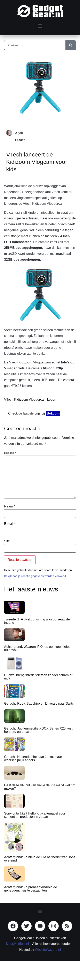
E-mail (10, 523)
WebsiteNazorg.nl (48, 949)
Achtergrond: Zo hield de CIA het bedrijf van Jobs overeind (39, 858)
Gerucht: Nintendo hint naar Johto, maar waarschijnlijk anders (33, 758)
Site (7, 541)
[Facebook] (13, 926)
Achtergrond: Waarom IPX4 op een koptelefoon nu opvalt (38, 648)
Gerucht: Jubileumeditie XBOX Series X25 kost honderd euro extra (38, 730)
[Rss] (67, 926)
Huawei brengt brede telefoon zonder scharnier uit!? (38, 676)
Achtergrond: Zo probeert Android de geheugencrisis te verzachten (30, 888)
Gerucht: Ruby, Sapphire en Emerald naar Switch (39, 703)
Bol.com (53, 413)
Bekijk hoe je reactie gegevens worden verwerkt (35, 576)
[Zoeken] (70, 45)
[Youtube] (40, 926)
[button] (40, 25)
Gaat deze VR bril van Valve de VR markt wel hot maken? (39, 786)
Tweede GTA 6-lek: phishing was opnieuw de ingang (37, 621)
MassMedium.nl (17, 943)
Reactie (10, 452)
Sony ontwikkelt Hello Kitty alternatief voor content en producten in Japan (34, 815)
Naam (9, 506)
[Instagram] (53, 926)
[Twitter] (26, 926)
